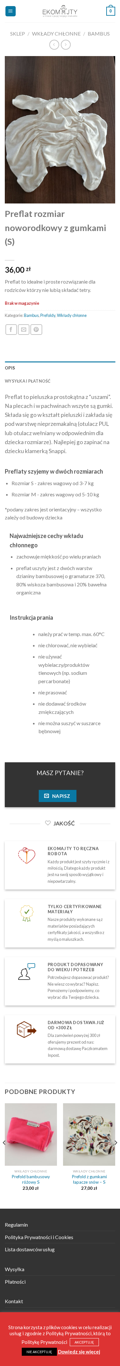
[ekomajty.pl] (60, 11)
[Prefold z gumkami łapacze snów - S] (89, 1134)
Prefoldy (47, 315)
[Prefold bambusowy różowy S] (31, 1134)
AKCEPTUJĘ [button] (84, 1342)
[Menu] (10, 11)
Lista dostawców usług (30, 1249)
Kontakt (14, 1301)
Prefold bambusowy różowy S (31, 1179)
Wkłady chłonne (56, 33)
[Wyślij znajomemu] (23, 329)
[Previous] (4, 1155)
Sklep (17, 33)
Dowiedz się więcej (79, 1351)
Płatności (15, 1282)
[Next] (115, 1155)
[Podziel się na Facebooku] (11, 329)
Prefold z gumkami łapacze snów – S (89, 1179)
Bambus (99, 33)
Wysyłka (14, 1269)
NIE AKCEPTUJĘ (39, 1352)
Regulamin (16, 1224)
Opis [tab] (10, 367)
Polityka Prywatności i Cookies (39, 1237)
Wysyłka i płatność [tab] (28, 381)
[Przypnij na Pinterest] (36, 329)
